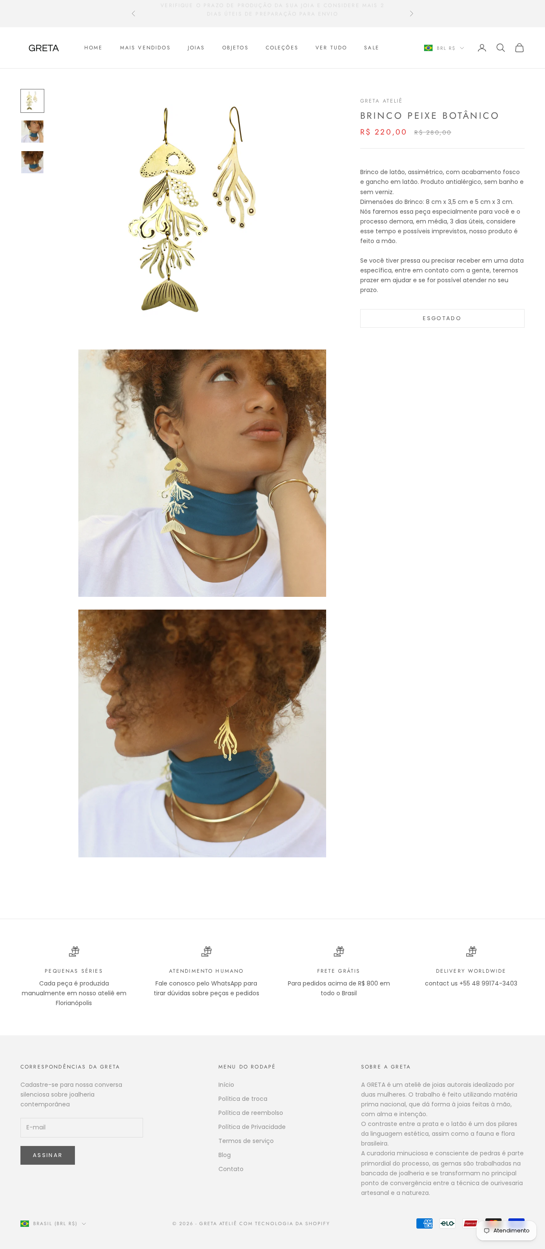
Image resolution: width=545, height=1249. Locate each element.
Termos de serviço (246, 1141)
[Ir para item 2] (32, 131)
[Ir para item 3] (32, 162)
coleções (282, 48)
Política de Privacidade (252, 1127)
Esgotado (442, 318)
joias (196, 48)
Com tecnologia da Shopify (284, 1223)
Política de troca (242, 1098)
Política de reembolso (250, 1113)
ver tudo (331, 48)
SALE (371, 48)
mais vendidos (145, 48)
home (93, 48)
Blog (224, 1155)
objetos (235, 48)
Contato (231, 1169)
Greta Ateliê (381, 101)
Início (226, 1084)
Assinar (48, 1155)
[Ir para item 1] (32, 101)
